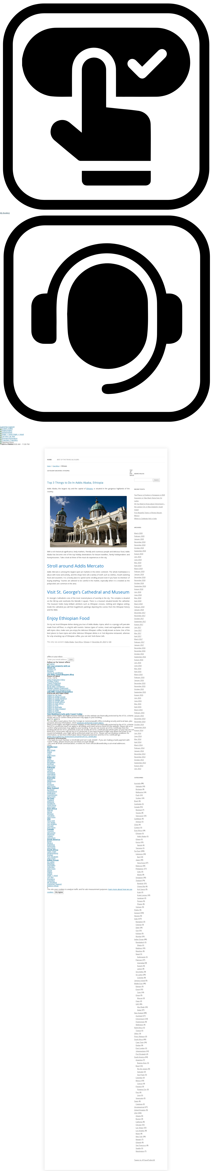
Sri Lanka (139, 975)
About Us (51, 667)
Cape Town (140, 1042)
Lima (139, 1095)
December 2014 (139, 719)
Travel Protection (54, 683)
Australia (137, 783)
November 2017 (139, 616)
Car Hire (11, 436)
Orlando (138, 1142)
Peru (137, 1092)
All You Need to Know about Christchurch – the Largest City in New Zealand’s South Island (149, 507)
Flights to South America (57, 698)
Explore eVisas (53, 886)
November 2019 (139, 545)
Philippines (139, 869)
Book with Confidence (56, 686)
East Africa (56, 466)
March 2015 (138, 710)
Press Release (139, 1036)
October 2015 (139, 689)
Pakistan (139, 960)
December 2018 (139, 577)
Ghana (138, 839)
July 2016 (137, 663)
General (137, 913)
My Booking (52, 882)
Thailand (139, 880)
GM (110, 642)
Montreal (139, 810)
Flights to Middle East (55, 700)
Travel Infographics (64, 691)
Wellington (139, 1025)
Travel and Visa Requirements (59, 690)
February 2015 (139, 713)
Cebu (139, 872)
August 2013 (138, 766)
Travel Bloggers (62, 674)
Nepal (138, 954)
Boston (138, 1119)
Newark (138, 1139)
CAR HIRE (51, 691)
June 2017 (138, 630)
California (139, 1122)
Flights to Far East (54, 695)
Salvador (140, 1072)
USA (135, 1113)
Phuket (139, 904)
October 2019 (139, 548)
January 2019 (139, 574)
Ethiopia (89, 488)
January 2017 (139, 645)
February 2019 (139, 572)
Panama (139, 1086)
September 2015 (140, 692)
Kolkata (138, 933)
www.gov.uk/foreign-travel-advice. (90, 723)
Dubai (139, 1010)
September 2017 (140, 622)
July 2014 (137, 733)
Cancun (140, 1084)
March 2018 (138, 604)
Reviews (50, 671)
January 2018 (139, 610)
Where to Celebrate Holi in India (145, 519)
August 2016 (138, 660)
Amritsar (50, 764)
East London (140, 1048)
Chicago (138, 1125)
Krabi (139, 892)
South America (139, 1057)
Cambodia (137, 804)
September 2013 (140, 763)
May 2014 (137, 739)
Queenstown (140, 1022)
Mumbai (138, 936)
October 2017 (139, 619)
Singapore (139, 878)
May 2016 (137, 669)
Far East (137, 851)
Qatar (138, 1001)
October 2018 (139, 583)
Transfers (14, 440)
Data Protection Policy (56, 679)
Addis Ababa (69, 642)
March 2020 (138, 533)
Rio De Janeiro (142, 1069)
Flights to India (53, 710)
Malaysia (139, 866)
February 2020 (139, 536)
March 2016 (138, 675)
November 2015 (139, 686)
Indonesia (139, 854)
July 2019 (137, 557)
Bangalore (139, 922)
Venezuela (139, 1098)
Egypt (138, 989)
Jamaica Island (139, 981)
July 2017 (137, 627)
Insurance (13, 438)
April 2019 (137, 566)
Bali (138, 857)
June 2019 (138, 560)
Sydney (138, 798)
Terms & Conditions (55, 673)
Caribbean (137, 819)
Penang (140, 901)
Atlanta (138, 1116)
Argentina (139, 1060)
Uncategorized (139, 1107)
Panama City (141, 1089)
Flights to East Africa (55, 703)
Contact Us (51, 669)
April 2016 (137, 672)
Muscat (139, 998)
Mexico (138, 1081)
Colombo (140, 978)
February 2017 (139, 642)
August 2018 (138, 589)
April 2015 (137, 707)
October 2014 (139, 725)
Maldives (139, 948)
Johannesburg (141, 1051)
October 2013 (139, 760)
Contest (137, 828)
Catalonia (139, 1104)
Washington (140, 1151)
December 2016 (139, 648)
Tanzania (139, 848)
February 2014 (139, 748)
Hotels (9, 432)
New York (139, 1137)
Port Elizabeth (141, 1054)
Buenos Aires (142, 1063)
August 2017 (138, 624)
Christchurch (140, 1019)
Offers (136, 1034)
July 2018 (137, 592)
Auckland (139, 1016)
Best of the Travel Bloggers (68, 460)
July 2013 (137, 769)
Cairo (139, 992)
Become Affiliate (53, 685)
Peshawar (51, 772)
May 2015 (137, 704)
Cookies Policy (53, 681)
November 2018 (139, 580)
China (136, 825)
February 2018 (139, 607)
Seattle (138, 1148)
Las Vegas (139, 1128)
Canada (137, 807)
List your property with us (58, 666)
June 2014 (138, 736)
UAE (137, 1004)
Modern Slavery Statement (57, 688)
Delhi (137, 928)
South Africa (138, 1039)
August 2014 (138, 730)
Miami (138, 1134)
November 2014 (139, 722)
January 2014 (139, 751)
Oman (138, 995)
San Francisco (141, 1145)
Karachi (140, 966)
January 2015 (139, 716)
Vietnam (139, 907)
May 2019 (137, 563)
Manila (139, 875)
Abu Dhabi (141, 1007)
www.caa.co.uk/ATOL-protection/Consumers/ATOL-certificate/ (72, 736)
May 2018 (137, 598)
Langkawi (140, 898)
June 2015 (138, 701)
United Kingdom (140, 1110)
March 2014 (138, 745)
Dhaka (139, 945)
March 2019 (138, 569)
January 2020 (139, 539)
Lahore (139, 969)
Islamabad (141, 963)
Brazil (136, 801)
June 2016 (138, 666)
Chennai (138, 925)
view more (51, 755)
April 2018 (137, 601)
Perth (137, 795)
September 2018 (140, 586)
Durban (138, 1045)
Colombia (139, 1078)
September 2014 (140, 727)
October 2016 (139, 654)
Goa (137, 931)
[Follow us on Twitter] (51, 664)
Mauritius (139, 951)
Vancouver (139, 816)
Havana (137, 916)
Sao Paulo (141, 1075)
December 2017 (139, 613)
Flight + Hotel (18, 434)
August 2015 (138, 695)
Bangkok (140, 883)
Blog (72, 674)
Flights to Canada (54, 712)
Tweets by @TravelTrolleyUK (144, 1160)
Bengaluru (51, 762)
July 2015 (137, 698)
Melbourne (139, 792)
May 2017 (137, 633)
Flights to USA (52, 705)
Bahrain (138, 986)
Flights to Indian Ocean (56, 697)
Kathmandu (141, 957)
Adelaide (139, 786)
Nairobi (139, 845)
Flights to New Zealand (56, 709)
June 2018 (138, 595)
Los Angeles (140, 1131)
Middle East (138, 983)
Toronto (138, 813)
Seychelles (140, 972)
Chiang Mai (141, 886)
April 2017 (137, 636)
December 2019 (139, 542)
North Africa (138, 1028)
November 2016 (139, 651)
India (136, 919)
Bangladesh (140, 942)
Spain (136, 1101)
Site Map (51, 674)
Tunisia (138, 1031)
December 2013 (139, 754)
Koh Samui (141, 889)
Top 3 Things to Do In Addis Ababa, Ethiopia (75, 482)
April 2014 (137, 742)
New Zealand (138, 1013)
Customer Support (54, 884)
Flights (9, 430)
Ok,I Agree (59, 892)
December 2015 (139, 683)
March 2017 (138, 639)
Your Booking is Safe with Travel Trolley (64, 714)
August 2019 (138, 554)
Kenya (138, 842)
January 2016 (139, 680)
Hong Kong (141, 863)
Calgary (50, 836)
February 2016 (139, 677)
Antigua (138, 822)
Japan (138, 860)
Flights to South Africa (56, 702)
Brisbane (139, 789)
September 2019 (140, 551)
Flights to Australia (54, 707)
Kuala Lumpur (142, 895)
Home (49, 460)
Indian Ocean (139, 939)
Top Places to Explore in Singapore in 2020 (149, 495)
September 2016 (140, 657)
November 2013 (139, 757)
